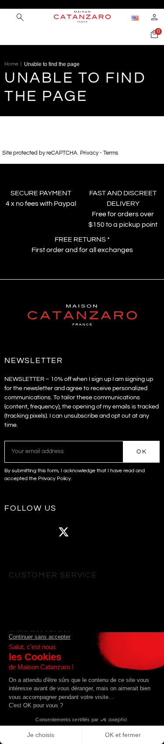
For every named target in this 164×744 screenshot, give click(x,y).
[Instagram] (39, 532)
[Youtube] (87, 532)
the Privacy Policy (50, 478)
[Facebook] (15, 532)
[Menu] (8, 17)
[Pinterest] (111, 532)
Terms (110, 153)
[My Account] (154, 18)
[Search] (20, 18)
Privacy (89, 153)
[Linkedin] (136, 532)
